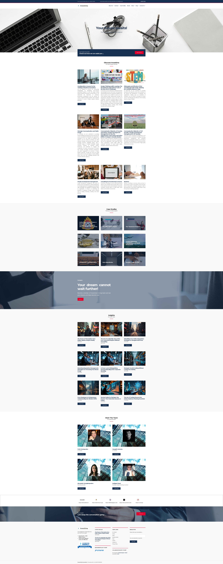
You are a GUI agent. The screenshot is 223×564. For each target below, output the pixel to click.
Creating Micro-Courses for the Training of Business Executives (87, 87)
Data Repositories (107, 262)
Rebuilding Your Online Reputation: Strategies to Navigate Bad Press (134, 339)
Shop (137, 5)
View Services (139, 52)
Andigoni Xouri (116, 483)
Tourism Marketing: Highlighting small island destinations (133, 243)
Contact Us (142, 5)
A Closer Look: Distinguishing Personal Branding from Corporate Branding (111, 369)
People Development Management (88, 181)
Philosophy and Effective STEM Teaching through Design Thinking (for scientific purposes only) (134, 88)
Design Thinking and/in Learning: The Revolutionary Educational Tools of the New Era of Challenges (111, 88)
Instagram (144, 1)
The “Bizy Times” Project (109, 226)
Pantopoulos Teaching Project (88, 262)
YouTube (143, 1)
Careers (113, 540)
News (132, 5)
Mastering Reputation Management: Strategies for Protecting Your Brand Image (88, 369)
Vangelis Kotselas (117, 449)
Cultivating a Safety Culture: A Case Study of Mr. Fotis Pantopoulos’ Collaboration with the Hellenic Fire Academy (88, 224)
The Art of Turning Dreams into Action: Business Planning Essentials (134, 398)
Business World (115, 537)
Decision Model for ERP (132, 262)
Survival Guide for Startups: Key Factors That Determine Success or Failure (111, 399)
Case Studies (123, 5)
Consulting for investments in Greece (111, 181)
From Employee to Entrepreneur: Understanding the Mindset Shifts (87, 398)
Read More (81, 345)
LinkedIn (142, 1)
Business (126, 181)
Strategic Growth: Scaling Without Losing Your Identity (134, 368)
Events (128, 5)
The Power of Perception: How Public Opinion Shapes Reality (86, 339)
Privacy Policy (114, 544)
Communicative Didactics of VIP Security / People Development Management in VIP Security (133, 132)
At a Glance (114, 532)
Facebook (141, 1)
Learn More (81, 104)
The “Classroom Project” (133, 226)
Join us (80, 299)
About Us (111, 5)
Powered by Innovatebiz (82, 562)
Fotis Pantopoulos (83, 449)
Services (116, 5)
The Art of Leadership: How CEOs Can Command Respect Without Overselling (110, 340)
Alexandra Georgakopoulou (85, 483)
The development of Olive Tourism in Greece (86, 243)
